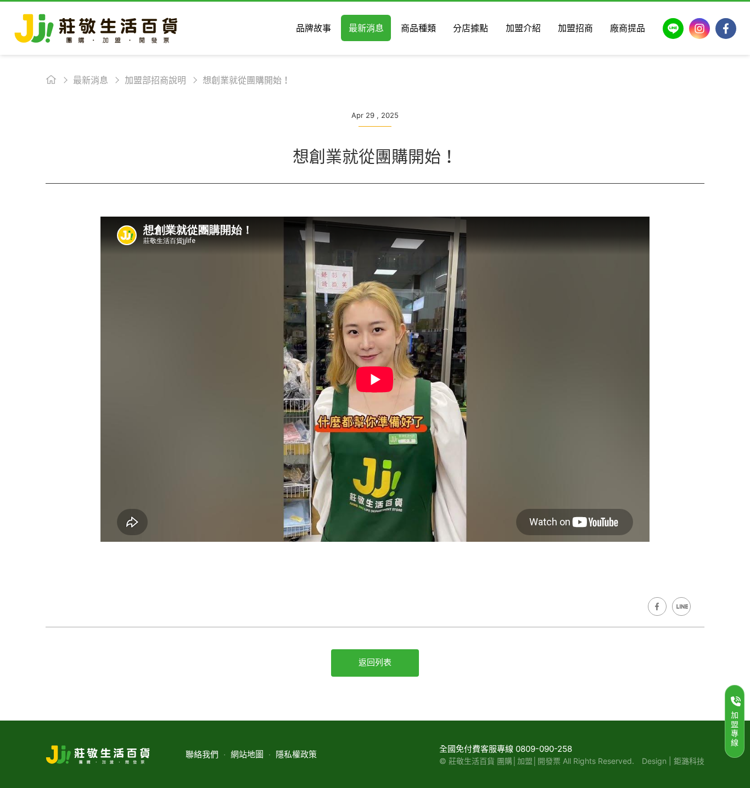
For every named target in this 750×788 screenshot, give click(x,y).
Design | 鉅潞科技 (673, 761)
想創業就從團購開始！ (246, 80)
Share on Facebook (657, 606)
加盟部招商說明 (155, 80)
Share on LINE (681, 606)
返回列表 (375, 662)
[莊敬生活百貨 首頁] (96, 28)
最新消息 (90, 80)
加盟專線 (734, 728)
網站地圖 (247, 754)
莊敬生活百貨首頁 (51, 79)
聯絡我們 (202, 754)
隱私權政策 (296, 754)
